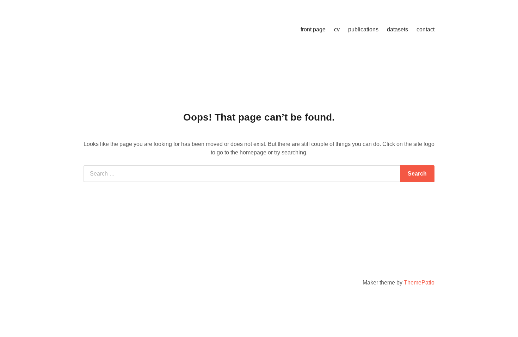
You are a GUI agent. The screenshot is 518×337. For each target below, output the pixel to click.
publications (363, 29)
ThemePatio (419, 283)
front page (313, 29)
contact (425, 29)
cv (337, 29)
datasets (397, 29)
